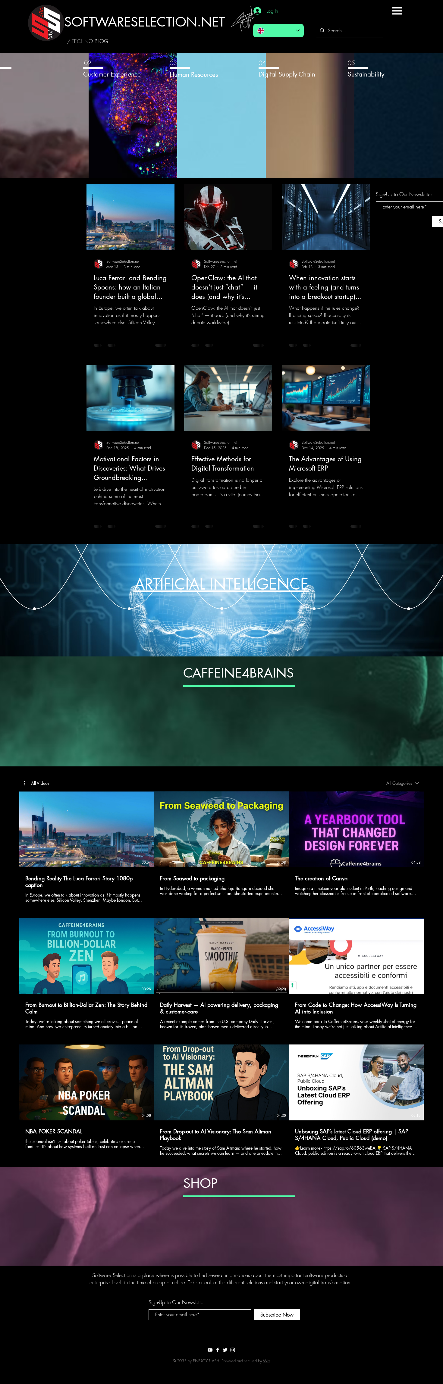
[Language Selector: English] (278, 30)
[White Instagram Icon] (233, 1350)
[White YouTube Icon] (210, 1350)
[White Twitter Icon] (225, 1350)
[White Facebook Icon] (218, 1350)
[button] (397, 10)
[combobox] (402, 783)
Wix (266, 1361)
